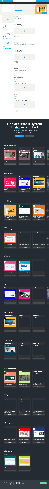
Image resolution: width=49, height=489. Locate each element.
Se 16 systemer (38, 191)
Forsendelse (35, 399)
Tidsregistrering (7, 204)
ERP (33, 427)
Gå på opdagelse (19, 135)
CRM (5, 371)
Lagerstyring (35, 288)
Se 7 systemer (24, 247)
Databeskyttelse (36, 315)
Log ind (44, 0)
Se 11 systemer (10, 386)
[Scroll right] (47, 156)
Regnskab (20, 148)
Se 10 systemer (24, 358)
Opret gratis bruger (43, 483)
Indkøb (20, 427)
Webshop (20, 288)
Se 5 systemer (24, 330)
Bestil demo (7, 48)
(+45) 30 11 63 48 (5, 27)
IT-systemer (26, 2)
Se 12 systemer (10, 163)
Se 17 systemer (10, 219)
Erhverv (11, 483)
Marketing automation (37, 371)
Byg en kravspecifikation (29, 135)
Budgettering (21, 260)
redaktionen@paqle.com (20, 483)
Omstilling (6, 455)
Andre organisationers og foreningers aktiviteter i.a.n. (8, 39)
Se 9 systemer (38, 386)
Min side (23, 2)
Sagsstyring (35, 260)
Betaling (6, 148)
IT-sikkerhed (21, 343)
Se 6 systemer (24, 275)
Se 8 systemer (38, 330)
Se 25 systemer (10, 470)
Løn (33, 148)
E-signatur (21, 315)
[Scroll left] (1, 156)
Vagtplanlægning (22, 232)
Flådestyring (35, 232)
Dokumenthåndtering (37, 176)
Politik (10, 484)
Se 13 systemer (38, 163)
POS (19, 176)
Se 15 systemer (24, 191)
